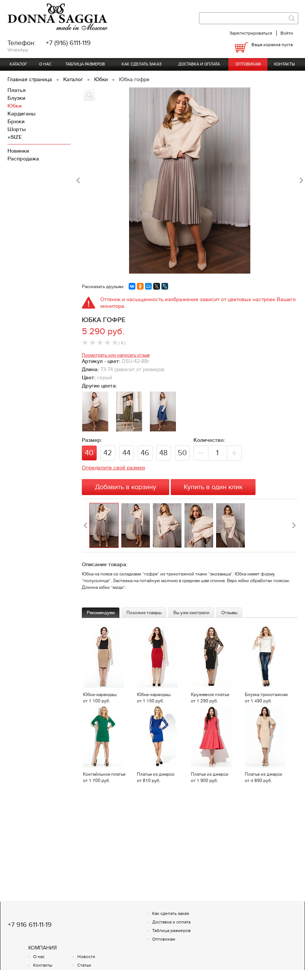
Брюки (16, 121)
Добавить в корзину (125, 487)
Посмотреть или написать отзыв (116, 355)
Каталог (18, 64)
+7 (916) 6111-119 (68, 43)
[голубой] (163, 429)
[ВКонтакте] (132, 286)
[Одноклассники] (140, 286)
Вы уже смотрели (191, 612)
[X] (156, 286)
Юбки (101, 79)
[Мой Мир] (148, 286)
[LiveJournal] (164, 286)
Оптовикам (248, 64)
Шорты (16, 129)
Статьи (84, 965)
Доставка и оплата (199, 64)
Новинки (18, 150)
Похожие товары (143, 612)
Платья (16, 90)
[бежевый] (95, 429)
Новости (86, 956)
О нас (45, 64)
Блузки (16, 97)
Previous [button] (85, 525)
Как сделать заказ (141, 64)
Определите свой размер (113, 467)
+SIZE (14, 137)
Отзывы (229, 612)
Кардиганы (21, 113)
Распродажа (23, 158)
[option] (105, 525)
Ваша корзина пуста (272, 44)
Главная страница (30, 79)
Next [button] (294, 525)
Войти (286, 33)
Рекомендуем (101, 612)
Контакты (284, 64)
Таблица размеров (85, 64)
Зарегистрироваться (250, 33)
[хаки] (129, 429)
